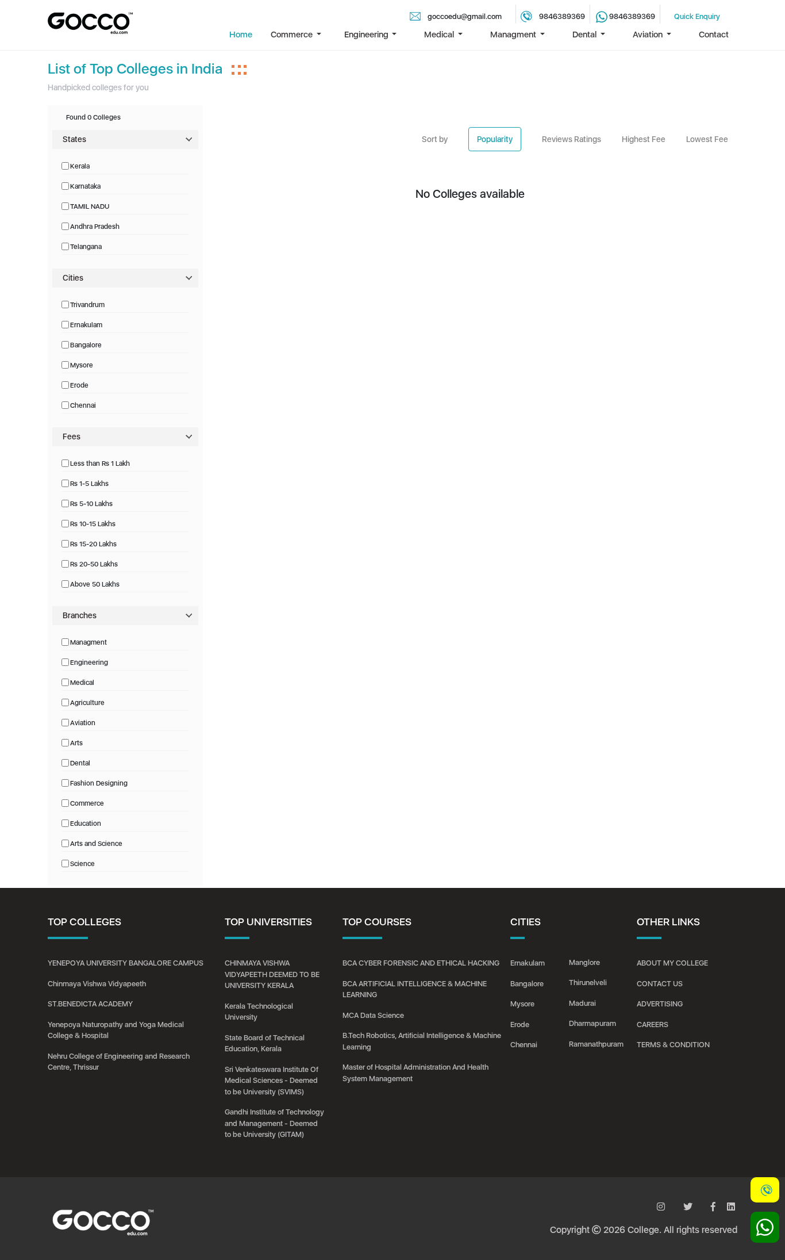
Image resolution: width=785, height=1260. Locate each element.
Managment (88, 642)
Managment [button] (514, 34)
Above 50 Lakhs (95, 584)
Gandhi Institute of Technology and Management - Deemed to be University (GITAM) (274, 1123)
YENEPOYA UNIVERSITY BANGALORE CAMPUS (125, 963)
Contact (714, 34)
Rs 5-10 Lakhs (91, 504)
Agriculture (87, 703)
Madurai (582, 1003)
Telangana (86, 247)
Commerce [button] (292, 34)
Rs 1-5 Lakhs (89, 484)
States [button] (74, 139)
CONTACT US (660, 983)
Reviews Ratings (571, 139)
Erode (79, 385)
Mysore (81, 365)
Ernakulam (86, 325)
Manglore (584, 962)
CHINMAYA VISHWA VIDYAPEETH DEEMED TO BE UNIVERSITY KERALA (272, 974)
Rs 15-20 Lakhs (93, 544)
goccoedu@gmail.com (465, 16)
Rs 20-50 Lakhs (94, 564)
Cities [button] (73, 277)
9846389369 (562, 16)
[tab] (125, 139)
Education (85, 823)
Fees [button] (71, 436)
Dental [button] (585, 34)
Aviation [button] (648, 34)
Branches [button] (80, 615)
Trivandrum (87, 305)
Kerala (80, 166)
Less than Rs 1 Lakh (100, 463)
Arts (76, 743)
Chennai (83, 405)
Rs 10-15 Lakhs (93, 524)
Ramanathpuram (596, 1044)
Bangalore (86, 345)
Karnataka (85, 186)
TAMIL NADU (89, 206)
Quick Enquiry (697, 16)
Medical (82, 683)
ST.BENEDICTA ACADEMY (90, 1003)
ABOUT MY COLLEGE (672, 963)
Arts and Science (96, 844)
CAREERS (652, 1024)
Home (240, 34)
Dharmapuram (592, 1023)
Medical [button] (440, 34)
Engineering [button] (367, 34)
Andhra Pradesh (95, 227)
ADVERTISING (660, 1003)
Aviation (82, 723)
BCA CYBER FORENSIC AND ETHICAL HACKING (421, 963)
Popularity (495, 139)
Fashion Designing (99, 783)
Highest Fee (643, 139)
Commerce (87, 803)
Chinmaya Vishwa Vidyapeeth (97, 983)
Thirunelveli (588, 982)
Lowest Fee (707, 139)
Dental (80, 763)
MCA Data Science (373, 1015)
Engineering (89, 662)
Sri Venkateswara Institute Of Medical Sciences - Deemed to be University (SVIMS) (271, 1080)
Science (82, 864)
